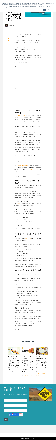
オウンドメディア (21, 115)
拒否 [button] (48, 9)
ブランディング (27, 375)
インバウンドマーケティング (31, 169)
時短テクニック (28, 238)
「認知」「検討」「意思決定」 (24, 165)
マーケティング (19, 329)
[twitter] (8, 38)
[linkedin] (8, 40)
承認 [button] (44, 9)
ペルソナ (19, 203)
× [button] (53, 2)
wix (31, 375)
